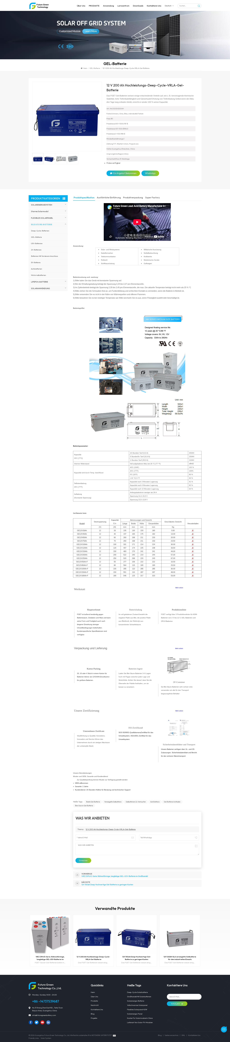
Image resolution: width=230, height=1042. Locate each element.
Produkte (94, 1001)
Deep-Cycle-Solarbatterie (137, 992)
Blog (92, 1014)
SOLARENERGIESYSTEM (41, 205)
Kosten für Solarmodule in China (140, 1018)
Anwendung (108, 5)
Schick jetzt (175, 1003)
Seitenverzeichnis (171, 1035)
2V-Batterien (36, 250)
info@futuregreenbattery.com (44, 1015)
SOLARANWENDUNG (40, 288)
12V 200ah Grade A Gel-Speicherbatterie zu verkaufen (180, 958)
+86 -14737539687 (45, 1001)
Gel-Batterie (154, 802)
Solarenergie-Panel (134, 1014)
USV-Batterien (37, 243)
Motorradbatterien (38, 275)
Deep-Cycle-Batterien (40, 231)
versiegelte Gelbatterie (112, 802)
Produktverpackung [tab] (133, 197)
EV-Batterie (35, 262)
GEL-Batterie (95, 68)
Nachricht (95, 1005)
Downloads (138, 5)
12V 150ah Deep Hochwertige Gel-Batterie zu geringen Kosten (93, 958)
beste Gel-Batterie (93, 802)
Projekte (94, 1018)
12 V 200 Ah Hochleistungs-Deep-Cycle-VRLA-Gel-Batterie (111, 829)
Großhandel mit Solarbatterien (139, 996)
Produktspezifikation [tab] (84, 197)
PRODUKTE (94, 5)
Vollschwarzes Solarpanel (137, 1005)
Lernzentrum (123, 5)
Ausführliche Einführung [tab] (109, 197)
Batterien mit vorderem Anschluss (44, 256)
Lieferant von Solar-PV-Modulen (140, 1022)
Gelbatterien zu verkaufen (136, 802)
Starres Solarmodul (39, 211)
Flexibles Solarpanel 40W (137, 1009)
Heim (85, 68)
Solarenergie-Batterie (135, 1001)
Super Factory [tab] (152, 197)
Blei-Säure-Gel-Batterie (84, 806)
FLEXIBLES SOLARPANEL (42, 218)
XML (183, 1035)
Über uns (81, 5)
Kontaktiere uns (154, 5)
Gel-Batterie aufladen (172, 802)
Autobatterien (36, 269)
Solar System (46, 1038)
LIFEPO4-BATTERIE (39, 282)
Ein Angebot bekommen (124, 173)
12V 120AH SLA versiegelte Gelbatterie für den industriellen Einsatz (136, 958)
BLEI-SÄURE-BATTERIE (41, 224)
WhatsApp (150, 173)
